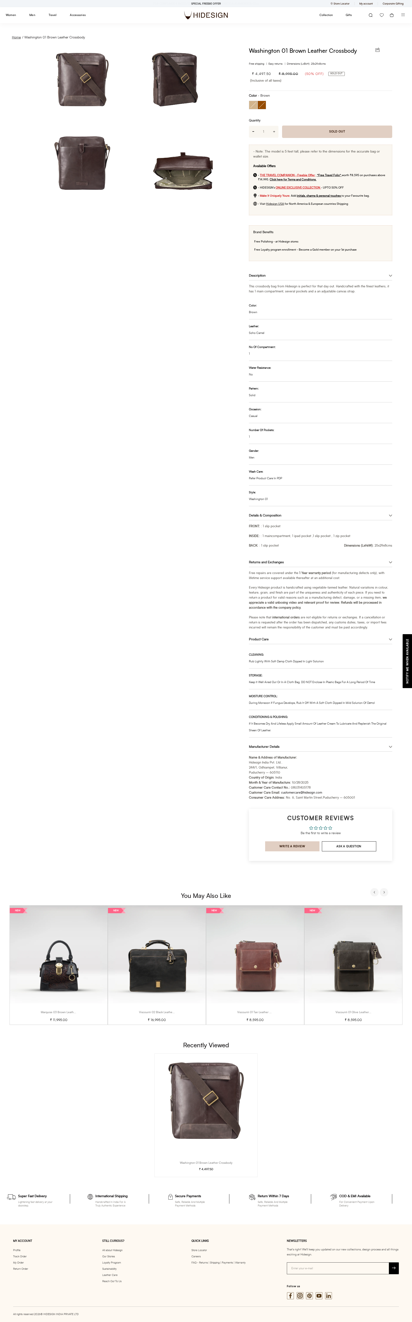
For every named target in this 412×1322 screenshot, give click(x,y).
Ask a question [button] (348, 846)
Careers (196, 1256)
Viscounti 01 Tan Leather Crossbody (260, 1012)
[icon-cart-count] (392, 15)
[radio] (253, 105)
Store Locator (199, 1250)
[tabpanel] (59, 965)
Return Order (20, 1269)
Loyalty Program (111, 1262)
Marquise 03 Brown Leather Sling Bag (65, 1012)
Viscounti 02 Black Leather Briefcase (162, 1012)
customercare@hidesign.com (301, 792)
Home (16, 37)
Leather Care (110, 1275)
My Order (18, 1262)
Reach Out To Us (112, 1281)
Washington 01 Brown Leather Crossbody (54, 37)
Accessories (78, 15)
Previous (375, 893)
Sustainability (109, 1269)
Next (384, 893)
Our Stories (108, 1256)
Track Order (20, 1256)
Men (32, 15)
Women (11, 15)
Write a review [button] (292, 846)
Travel (53, 15)
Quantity (254, 120)
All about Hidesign (112, 1250)
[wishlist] (382, 15)
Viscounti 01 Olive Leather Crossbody (359, 1012)
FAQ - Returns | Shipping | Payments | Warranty (218, 1262)
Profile (17, 1250)
